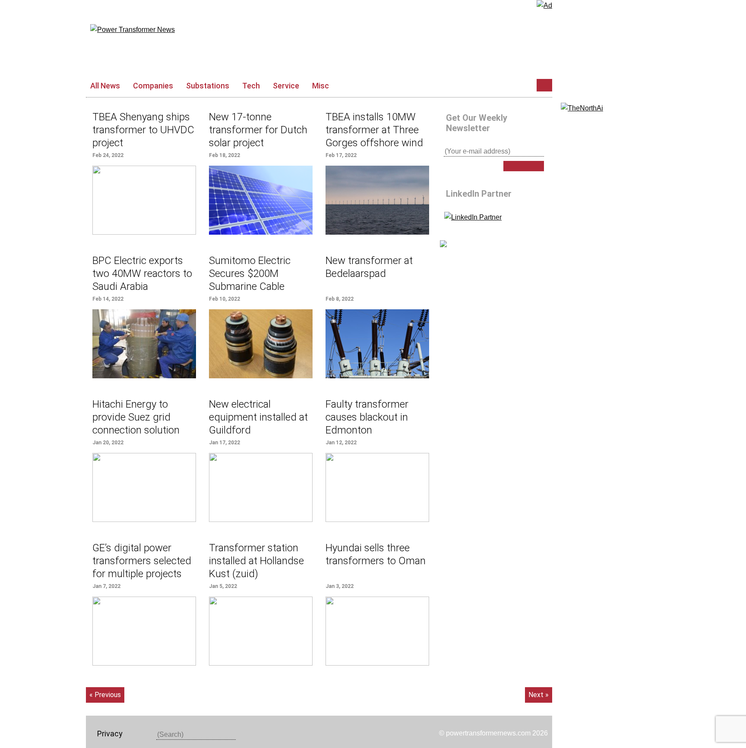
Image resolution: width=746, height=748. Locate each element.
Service (286, 85)
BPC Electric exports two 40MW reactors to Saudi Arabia (142, 273)
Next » (538, 695)
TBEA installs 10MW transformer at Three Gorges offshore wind (374, 130)
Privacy (110, 733)
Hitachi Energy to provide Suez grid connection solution (136, 417)
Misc (320, 85)
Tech (251, 85)
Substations (207, 85)
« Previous (105, 695)
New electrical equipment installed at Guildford (258, 417)
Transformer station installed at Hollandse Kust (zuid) (256, 561)
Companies (153, 85)
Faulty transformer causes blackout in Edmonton (367, 417)
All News (105, 85)
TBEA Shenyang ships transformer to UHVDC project (143, 130)
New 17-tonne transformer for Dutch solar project (258, 130)
